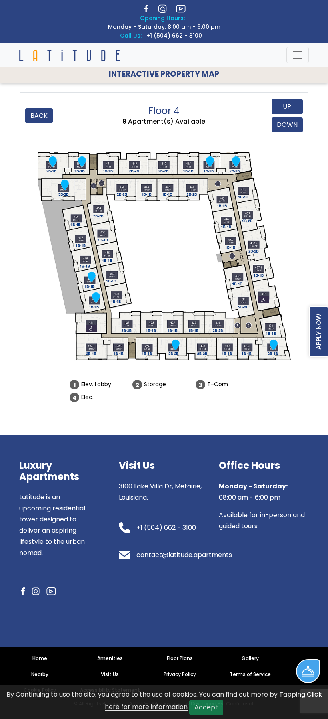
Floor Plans (180, 658)
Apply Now (318, 332)
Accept (206, 707)
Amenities (110, 658)
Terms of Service (250, 674)
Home (39, 658)
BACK (39, 115)
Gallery (250, 658)
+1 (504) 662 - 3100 (174, 36)
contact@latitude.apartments (184, 554)
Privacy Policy (180, 674)
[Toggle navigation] (297, 55)
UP (287, 106)
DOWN (287, 124)
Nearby (39, 674)
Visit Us (110, 674)
